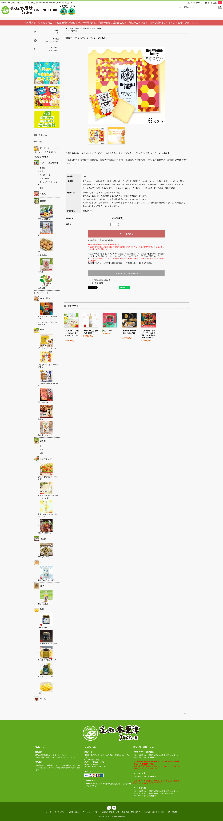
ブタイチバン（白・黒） (48, 643)
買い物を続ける (98, 283)
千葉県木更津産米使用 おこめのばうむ (130, 333)
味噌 (41, 453)
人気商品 (74, 31)
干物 (41, 188)
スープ (43, 562)
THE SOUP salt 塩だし (47, 580)
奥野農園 (41, 288)
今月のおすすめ (41, 157)
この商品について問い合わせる (126, 273)
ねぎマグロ (107, 331)
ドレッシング (46, 459)
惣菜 (42, 609)
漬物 (40, 693)
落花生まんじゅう (45, 435)
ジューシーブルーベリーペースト (48, 323)
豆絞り (40, 419)
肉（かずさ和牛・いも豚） (48, 183)
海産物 (43, 539)
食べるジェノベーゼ (46, 676)
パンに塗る (45, 298)
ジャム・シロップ (42, 293)
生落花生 (43, 255)
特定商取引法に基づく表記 (154, 812)
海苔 (41, 171)
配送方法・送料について (131, 812)
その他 (43, 698)
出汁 (42, 586)
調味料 (43, 441)
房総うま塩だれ (44, 533)
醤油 (41, 449)
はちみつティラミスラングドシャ (89, 28)
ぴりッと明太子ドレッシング (48, 478)
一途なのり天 (43, 557)
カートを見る (214, 3)
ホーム (48, 812)
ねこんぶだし (43, 604)
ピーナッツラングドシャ (48, 348)
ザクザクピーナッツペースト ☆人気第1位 (46, 150)
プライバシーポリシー (90, 812)
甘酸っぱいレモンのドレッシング (48, 515)
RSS (168, 812)
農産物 (43, 201)
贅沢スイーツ (45, 175)
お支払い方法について (110, 812)
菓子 (71, 28)
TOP (65, 28)
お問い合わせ (74, 812)
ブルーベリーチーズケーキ (48, 384)
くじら (43, 194)
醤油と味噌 (44, 179)
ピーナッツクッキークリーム (48, 317)
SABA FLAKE (43, 627)
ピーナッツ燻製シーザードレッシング (48, 496)
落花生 (42, 168)
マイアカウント (196, 3)
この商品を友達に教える (101, 280)
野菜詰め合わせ (44, 219)
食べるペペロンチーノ (47, 660)
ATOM (174, 812)
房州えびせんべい (45, 402)
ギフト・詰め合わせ (49, 163)
